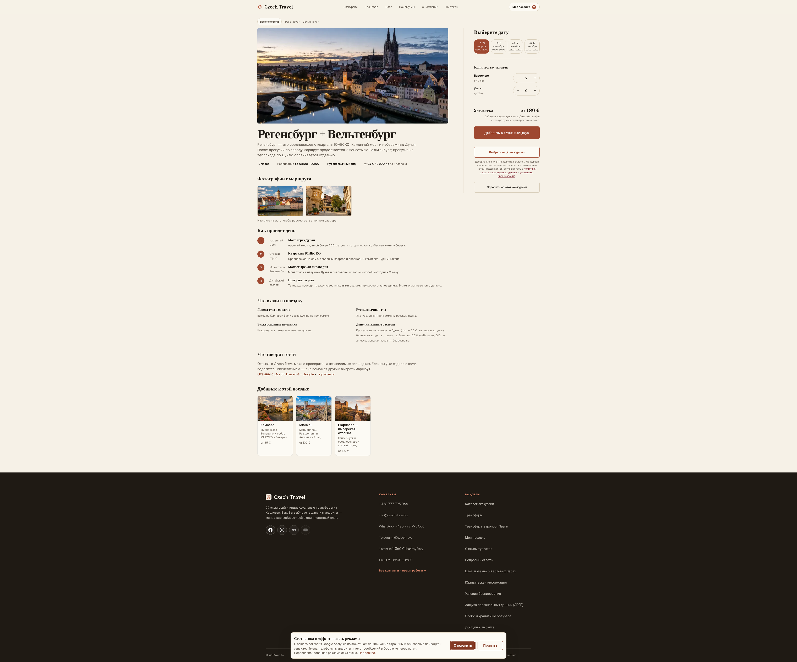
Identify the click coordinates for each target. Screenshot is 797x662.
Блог (388, 7)
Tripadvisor (326, 374)
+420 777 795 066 (393, 504)
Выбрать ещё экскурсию (506, 152)
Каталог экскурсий (479, 504)
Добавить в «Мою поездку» (506, 132)
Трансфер (371, 7)
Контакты (451, 7)
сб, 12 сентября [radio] (515, 46)
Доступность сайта (479, 627)
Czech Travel (278, 7)
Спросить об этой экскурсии (507, 187)
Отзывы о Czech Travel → (278, 374)
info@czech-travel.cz (393, 515)
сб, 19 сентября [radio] (532, 46)
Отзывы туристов (478, 549)
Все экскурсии (269, 21)
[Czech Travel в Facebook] (270, 530)
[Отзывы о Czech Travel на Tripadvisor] (294, 530)
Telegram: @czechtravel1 (396, 538)
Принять (490, 645)
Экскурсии (350, 7)
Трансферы (473, 515)
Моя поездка (475, 538)
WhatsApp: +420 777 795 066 (401, 526)
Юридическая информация (486, 582)
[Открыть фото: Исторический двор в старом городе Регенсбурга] (329, 201)
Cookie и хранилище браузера (488, 616)
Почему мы (407, 7)
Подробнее (367, 653)
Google (308, 374)
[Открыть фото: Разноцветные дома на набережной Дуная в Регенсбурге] (280, 201)
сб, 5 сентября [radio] (498, 46)
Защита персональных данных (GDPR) (494, 605)
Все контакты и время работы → (402, 570)
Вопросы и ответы (479, 560)
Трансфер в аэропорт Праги (486, 526)
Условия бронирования (483, 594)
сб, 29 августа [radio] (482, 46)
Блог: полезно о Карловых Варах (490, 571)
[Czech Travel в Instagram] (282, 530)
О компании (430, 7)
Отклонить (463, 645)
